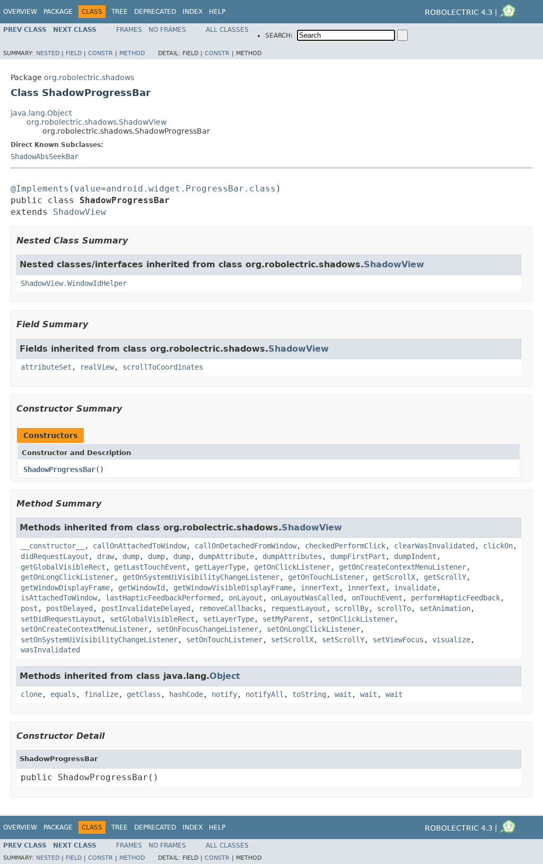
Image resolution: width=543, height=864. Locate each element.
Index (192, 11)
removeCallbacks (230, 608)
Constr (100, 53)
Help (217, 11)
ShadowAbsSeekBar (44, 156)
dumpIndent (415, 556)
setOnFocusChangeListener (207, 629)
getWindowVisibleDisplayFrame (232, 587)
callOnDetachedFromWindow (245, 546)
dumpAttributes (292, 556)
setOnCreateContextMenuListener (84, 629)
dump (130, 556)
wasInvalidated (50, 649)
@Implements (40, 189)
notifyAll (265, 694)
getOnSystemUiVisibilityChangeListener (200, 577)
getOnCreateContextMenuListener (402, 567)
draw (105, 556)
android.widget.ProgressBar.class (191, 189)
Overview (20, 11)
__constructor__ (52, 546)
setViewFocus (398, 639)
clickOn (498, 546)
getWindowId (141, 587)
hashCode (186, 694)
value (87, 189)
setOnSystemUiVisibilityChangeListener (99, 639)
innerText (320, 587)
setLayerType (228, 619)
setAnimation (444, 608)
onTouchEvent (377, 598)
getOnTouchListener (326, 577)
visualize (451, 639)
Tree (119, 11)
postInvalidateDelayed (145, 608)
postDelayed (69, 608)
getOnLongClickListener (67, 577)
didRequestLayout (55, 556)
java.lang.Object (41, 113)
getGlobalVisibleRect (63, 567)
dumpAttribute (226, 556)
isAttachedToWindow (59, 598)
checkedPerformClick (345, 546)
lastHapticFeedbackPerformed (163, 598)
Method (132, 53)
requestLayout (298, 608)
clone (31, 694)
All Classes (227, 29)
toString (309, 694)
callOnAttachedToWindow (139, 546)
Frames (129, 29)
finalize (101, 694)
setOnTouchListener (224, 639)
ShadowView (79, 212)
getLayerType (220, 567)
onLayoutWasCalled (307, 598)
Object (224, 676)
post (29, 608)
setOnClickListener (356, 619)
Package (58, 11)
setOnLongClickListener (313, 629)
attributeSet (46, 367)
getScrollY (445, 577)
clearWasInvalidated (434, 546)
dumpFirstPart (358, 556)
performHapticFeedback (455, 598)
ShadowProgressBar (59, 469)
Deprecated (155, 11)
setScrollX (292, 639)
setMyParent (285, 619)
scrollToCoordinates (162, 367)
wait (343, 694)
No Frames (167, 29)
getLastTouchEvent (150, 567)
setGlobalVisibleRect (152, 619)
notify (224, 694)
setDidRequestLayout (61, 619)
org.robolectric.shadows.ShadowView (97, 122)
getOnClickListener (292, 567)
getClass (144, 694)
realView (97, 367)
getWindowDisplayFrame (65, 587)
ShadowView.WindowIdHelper (74, 283)
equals (63, 694)
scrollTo (394, 608)
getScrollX (394, 577)
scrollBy (352, 608)
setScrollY (343, 639)
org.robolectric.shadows (89, 77)
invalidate (415, 587)
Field (74, 53)
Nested (47, 53)
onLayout (245, 598)
